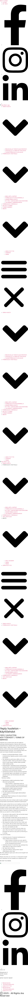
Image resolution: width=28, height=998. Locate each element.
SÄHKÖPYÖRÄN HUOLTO (11, 199)
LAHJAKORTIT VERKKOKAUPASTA (13, 202)
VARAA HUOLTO (7, 463)
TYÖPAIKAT (8, 252)
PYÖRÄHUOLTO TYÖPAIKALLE (10, 204)
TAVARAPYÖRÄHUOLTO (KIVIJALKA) (14, 152)
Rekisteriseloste (6, 983)
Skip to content (4, 0)
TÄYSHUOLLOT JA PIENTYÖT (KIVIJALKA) (15, 150)
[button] (14, 283)
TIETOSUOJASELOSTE (8, 984)
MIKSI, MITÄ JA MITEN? (11, 196)
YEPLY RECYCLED (7, 516)
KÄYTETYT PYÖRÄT (7, 205)
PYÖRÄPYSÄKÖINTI (7, 207)
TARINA (7, 254)
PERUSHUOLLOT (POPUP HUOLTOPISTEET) (16, 149)
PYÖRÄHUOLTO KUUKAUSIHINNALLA (14, 197)
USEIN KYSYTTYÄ (9, 251)
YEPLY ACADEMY (9, 560)
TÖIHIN (7, 563)
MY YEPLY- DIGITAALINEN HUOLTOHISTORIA (16, 201)
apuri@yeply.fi (3, 980)
